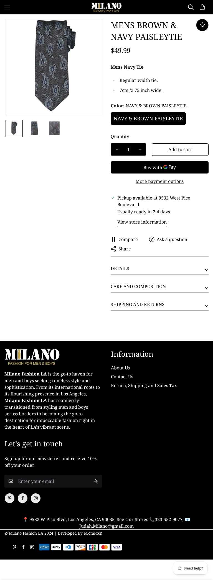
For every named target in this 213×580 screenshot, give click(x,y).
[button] (202, 7)
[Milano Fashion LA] (106, 7)
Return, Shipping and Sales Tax (144, 385)
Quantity (120, 136)
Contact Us (122, 377)
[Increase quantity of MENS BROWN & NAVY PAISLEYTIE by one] (140, 149)
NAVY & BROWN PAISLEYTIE (148, 118)
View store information (142, 222)
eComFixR (93, 533)
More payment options (160, 181)
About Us (120, 368)
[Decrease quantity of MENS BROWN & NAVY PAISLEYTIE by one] (117, 149)
